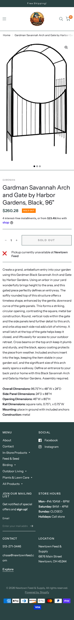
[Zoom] (66, 47)
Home (6, 35)
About (7, 440)
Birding (8, 465)
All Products (11, 484)
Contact (8, 446)
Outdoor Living (13, 471)
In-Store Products (15, 452)
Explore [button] (8, 569)
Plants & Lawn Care (16, 477)
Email (6, 518)
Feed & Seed (11, 458)
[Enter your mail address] (32, 526)
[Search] (61, 19)
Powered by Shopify (37, 592)
